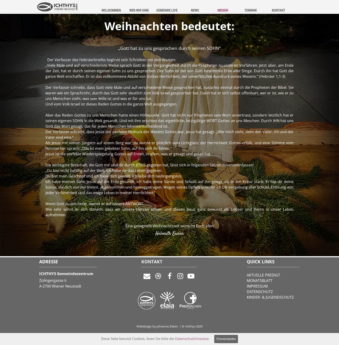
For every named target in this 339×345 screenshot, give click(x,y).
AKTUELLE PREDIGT (263, 275)
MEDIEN (222, 10)
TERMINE (250, 10)
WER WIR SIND (139, 10)
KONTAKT (278, 10)
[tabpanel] (169, 147)
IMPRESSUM (257, 286)
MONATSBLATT (260, 280)
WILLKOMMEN (111, 10)
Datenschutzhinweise (192, 338)
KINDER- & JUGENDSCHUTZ (270, 297)
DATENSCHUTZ (260, 291)
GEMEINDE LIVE (167, 10)
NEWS (195, 10)
